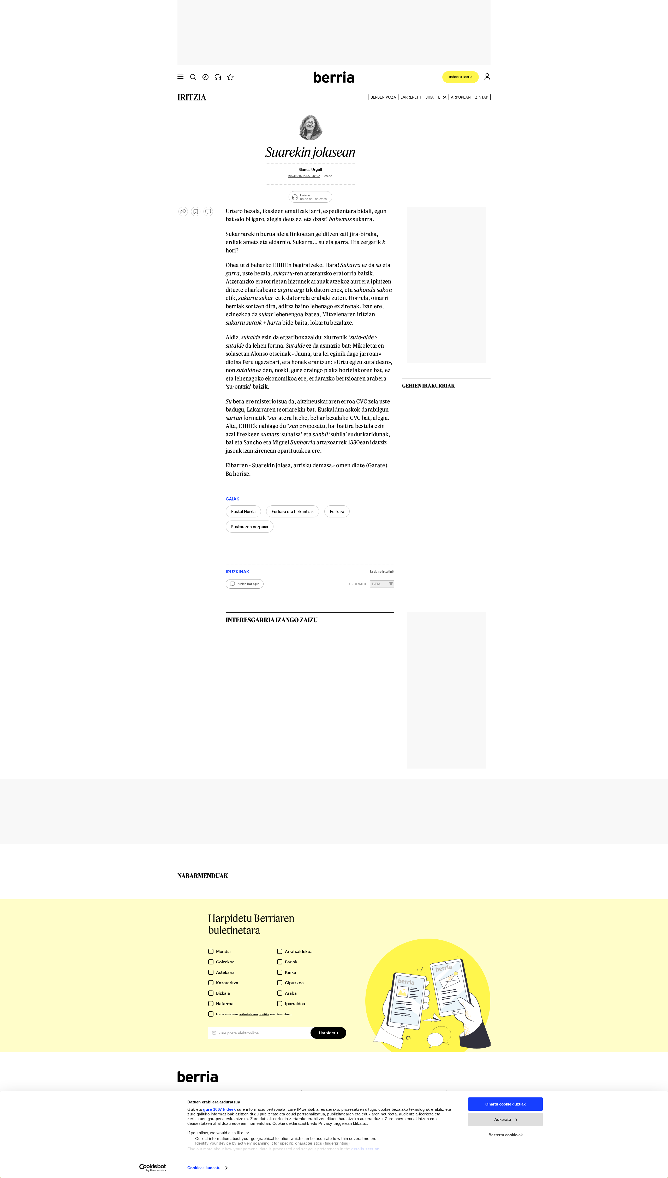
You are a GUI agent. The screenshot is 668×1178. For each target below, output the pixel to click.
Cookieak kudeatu (203, 1167)
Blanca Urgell (310, 169)
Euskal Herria (243, 511)
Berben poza (383, 97)
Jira (430, 97)
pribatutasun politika (254, 1014)
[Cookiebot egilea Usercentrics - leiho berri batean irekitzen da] (153, 1168)
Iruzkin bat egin (247, 583)
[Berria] (197, 1080)
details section (365, 1149)
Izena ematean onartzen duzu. (254, 1014)
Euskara (337, 511)
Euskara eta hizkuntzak (293, 511)
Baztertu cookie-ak (505, 1135)
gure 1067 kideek (219, 1109)
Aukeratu (502, 1119)
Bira (442, 97)
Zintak (481, 97)
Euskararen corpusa (249, 526)
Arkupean (461, 97)
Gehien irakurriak (428, 385)
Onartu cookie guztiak (505, 1104)
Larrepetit (411, 97)
